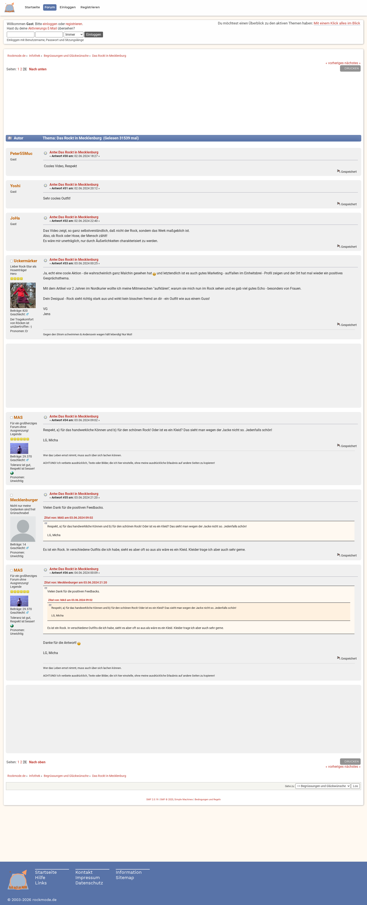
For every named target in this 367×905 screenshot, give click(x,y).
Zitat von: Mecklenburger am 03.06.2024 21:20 (75, 582)
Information (129, 872)
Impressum (87, 877)
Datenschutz (89, 882)
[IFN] (12, 473)
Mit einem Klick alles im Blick (337, 23)
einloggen (50, 24)
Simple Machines (183, 799)
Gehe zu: (290, 786)
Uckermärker (25, 260)
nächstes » (352, 63)
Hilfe (40, 877)
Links (41, 882)
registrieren (74, 24)
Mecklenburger (24, 499)
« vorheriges (335, 63)
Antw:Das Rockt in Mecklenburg (73, 152)
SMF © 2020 (166, 799)
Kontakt (84, 872)
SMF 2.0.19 (152, 799)
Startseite (46, 872)
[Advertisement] (183, 105)
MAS (18, 417)
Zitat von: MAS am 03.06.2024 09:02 (68, 518)
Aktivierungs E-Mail (42, 28)
